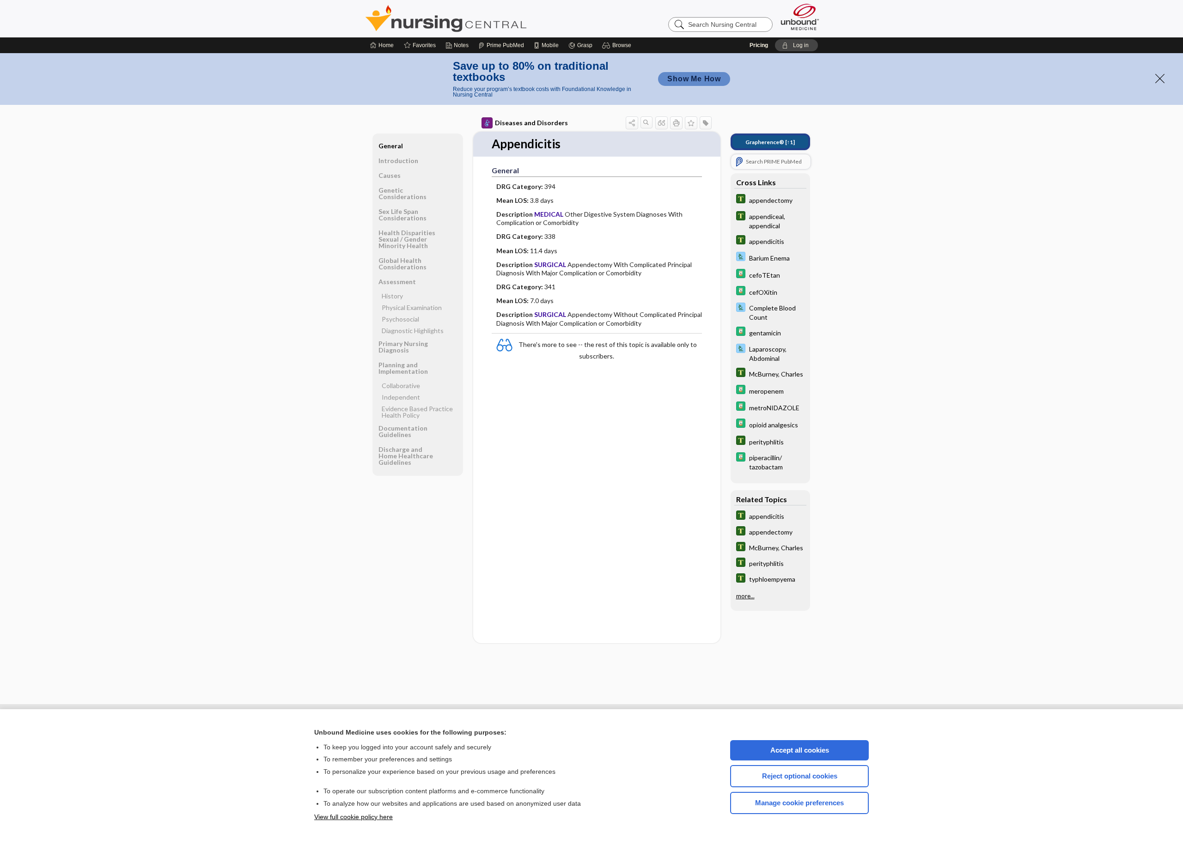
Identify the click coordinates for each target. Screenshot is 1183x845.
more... (745, 595)
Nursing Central (480, 18)
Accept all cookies (799, 750)
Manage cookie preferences (799, 803)
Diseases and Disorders (531, 123)
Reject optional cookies (799, 776)
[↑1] (770, 142)
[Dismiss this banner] (1160, 78)
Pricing (759, 45)
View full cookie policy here (353, 817)
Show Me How (694, 79)
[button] (618, 45)
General (390, 146)
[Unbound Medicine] (800, 16)
